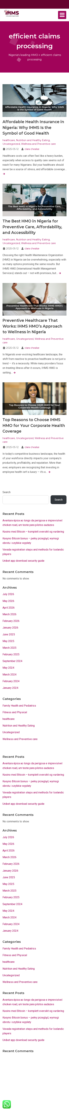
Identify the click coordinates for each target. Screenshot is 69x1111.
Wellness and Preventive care (38, 143)
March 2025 (9, 647)
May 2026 (8, 601)
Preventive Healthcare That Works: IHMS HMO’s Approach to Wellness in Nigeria (32, 326)
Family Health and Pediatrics (19, 705)
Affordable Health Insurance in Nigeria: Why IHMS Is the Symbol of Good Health (33, 127)
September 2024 (12, 661)
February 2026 (11, 621)
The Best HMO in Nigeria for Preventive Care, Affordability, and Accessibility (32, 227)
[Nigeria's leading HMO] (11, 13)
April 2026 (9, 607)
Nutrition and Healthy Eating (33, 140)
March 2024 (9, 674)
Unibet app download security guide (23, 560)
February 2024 (11, 681)
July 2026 (8, 594)
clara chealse (32, 149)
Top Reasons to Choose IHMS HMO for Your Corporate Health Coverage (34, 425)
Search (7, 492)
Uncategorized (11, 143)
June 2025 (9, 634)
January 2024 (10, 687)
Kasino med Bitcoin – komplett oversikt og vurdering (33, 531)
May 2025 (8, 641)
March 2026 (9, 614)
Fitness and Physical (15, 712)
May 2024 (8, 667)
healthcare (9, 140)
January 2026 (10, 627)
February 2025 (11, 654)
